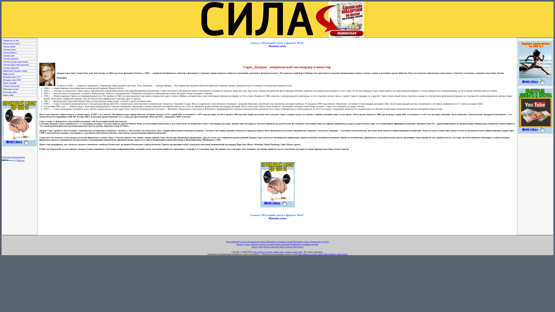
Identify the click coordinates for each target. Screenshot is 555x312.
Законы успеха (9, 50)
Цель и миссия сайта (274, 247)
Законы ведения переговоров (15, 62)
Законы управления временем (16, 65)
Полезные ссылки (10, 89)
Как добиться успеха (236, 241)
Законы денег (9, 56)
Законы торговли (10, 59)
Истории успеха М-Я (12, 80)
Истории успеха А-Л (12, 77)
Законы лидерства (11, 68)
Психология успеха (11, 43)
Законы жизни (9, 46)
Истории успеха (302, 241)
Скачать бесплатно (11, 86)
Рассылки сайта (10, 92)
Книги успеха (9, 74)
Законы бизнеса (10, 53)
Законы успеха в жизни (262, 244)
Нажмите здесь (277, 45)
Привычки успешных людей (15, 71)
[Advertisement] (277, 39)
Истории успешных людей (280, 241)
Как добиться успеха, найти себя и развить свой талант (278, 252)
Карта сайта (8, 95)
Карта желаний (9, 83)
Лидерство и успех (11, 40)
